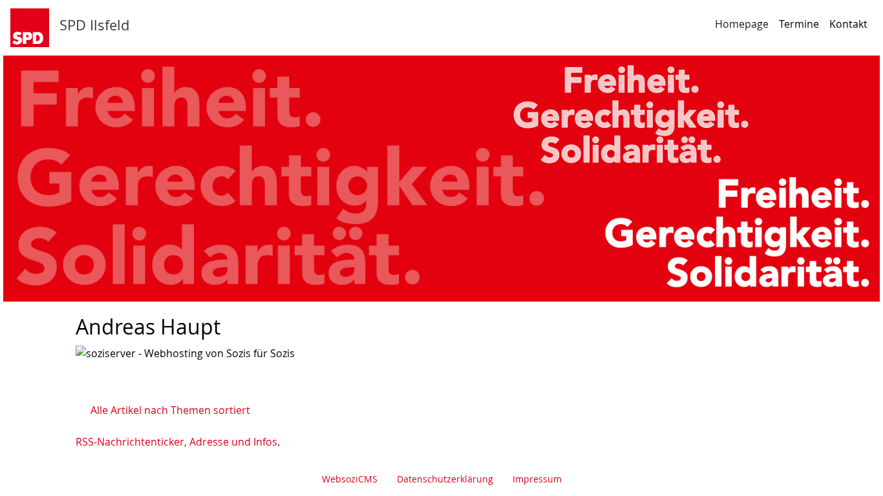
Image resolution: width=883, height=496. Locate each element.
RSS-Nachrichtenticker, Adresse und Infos (176, 442)
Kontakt (848, 24)
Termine (799, 24)
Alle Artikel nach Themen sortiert (170, 410)
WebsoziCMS (350, 479)
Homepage (742, 24)
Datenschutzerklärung (445, 479)
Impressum (537, 479)
